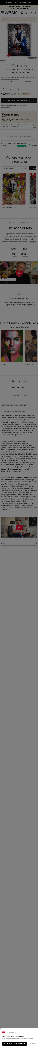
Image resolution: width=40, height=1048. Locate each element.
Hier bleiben (32, 1043)
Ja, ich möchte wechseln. (16, 1043)
